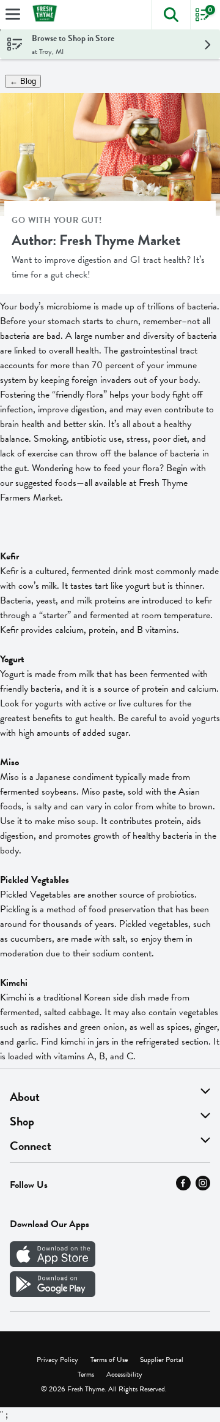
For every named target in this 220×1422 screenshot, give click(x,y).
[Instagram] (203, 1187)
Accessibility (124, 1374)
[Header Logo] (42, 15)
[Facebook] (183, 1187)
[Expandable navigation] (13, 14)
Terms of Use (109, 1359)
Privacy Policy (57, 1359)
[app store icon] (52, 1264)
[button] (170, 14)
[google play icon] (52, 1294)
